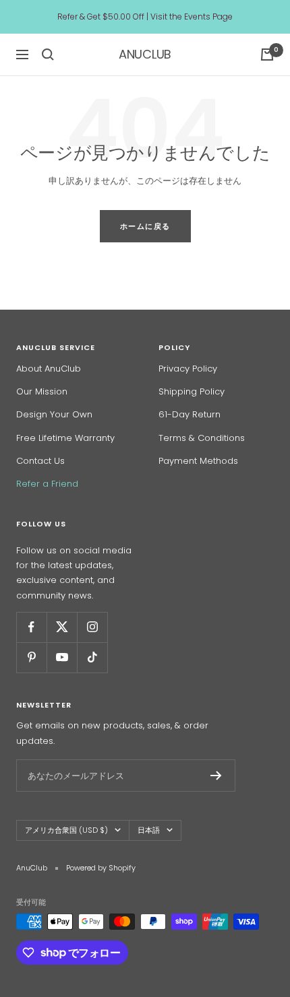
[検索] (48, 54)
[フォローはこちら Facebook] (31, 627)
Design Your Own (54, 414)
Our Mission (41, 391)
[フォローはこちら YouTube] (62, 657)
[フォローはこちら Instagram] (92, 627)
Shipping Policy (191, 391)
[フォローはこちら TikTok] (92, 657)
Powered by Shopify (101, 867)
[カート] (267, 54)
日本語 (149, 830)
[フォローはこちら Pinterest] (31, 657)
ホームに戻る (145, 226)
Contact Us (40, 460)
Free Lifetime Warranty (65, 438)
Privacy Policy (187, 368)
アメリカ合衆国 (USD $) (66, 830)
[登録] (216, 775)
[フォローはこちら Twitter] (62, 627)
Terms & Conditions (201, 438)
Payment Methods (198, 460)
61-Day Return (189, 414)
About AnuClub (48, 368)
